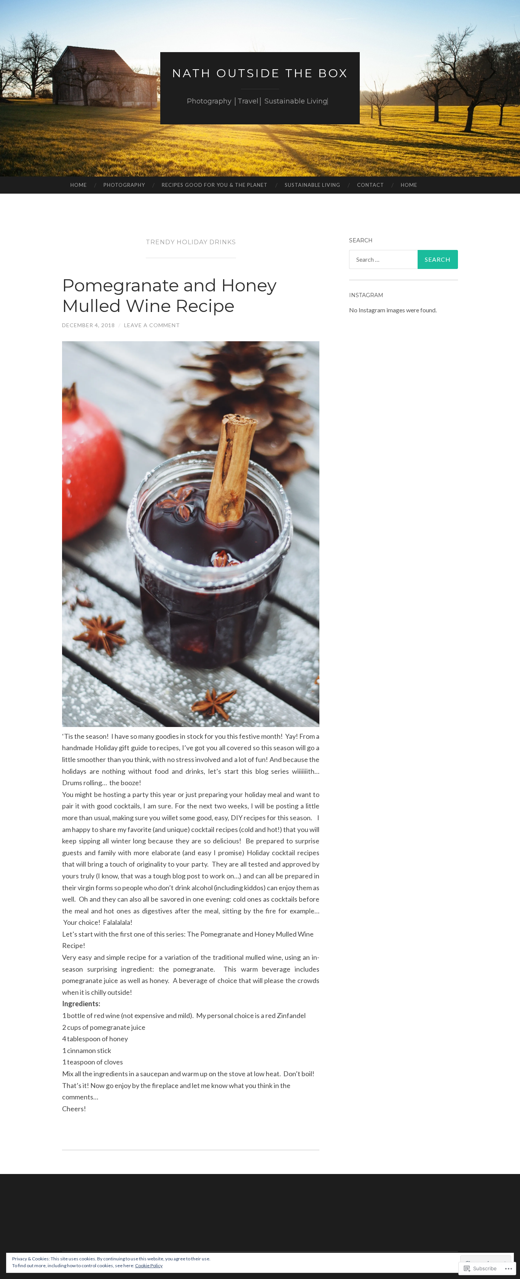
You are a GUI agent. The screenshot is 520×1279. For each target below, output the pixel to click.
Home (78, 185)
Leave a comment (152, 325)
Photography (124, 185)
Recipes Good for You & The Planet (215, 185)
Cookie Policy (149, 1265)
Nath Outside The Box (260, 73)
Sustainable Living (312, 185)
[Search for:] (403, 259)
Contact (370, 185)
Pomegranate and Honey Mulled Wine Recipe (169, 295)
